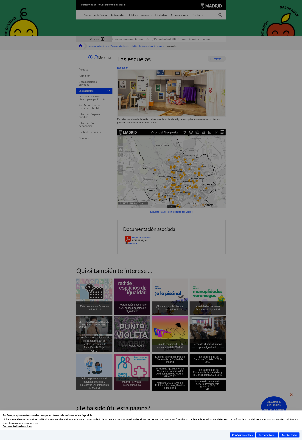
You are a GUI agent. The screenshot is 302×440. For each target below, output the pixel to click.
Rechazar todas (267, 434)
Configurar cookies (242, 434)
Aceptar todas (289, 434)
